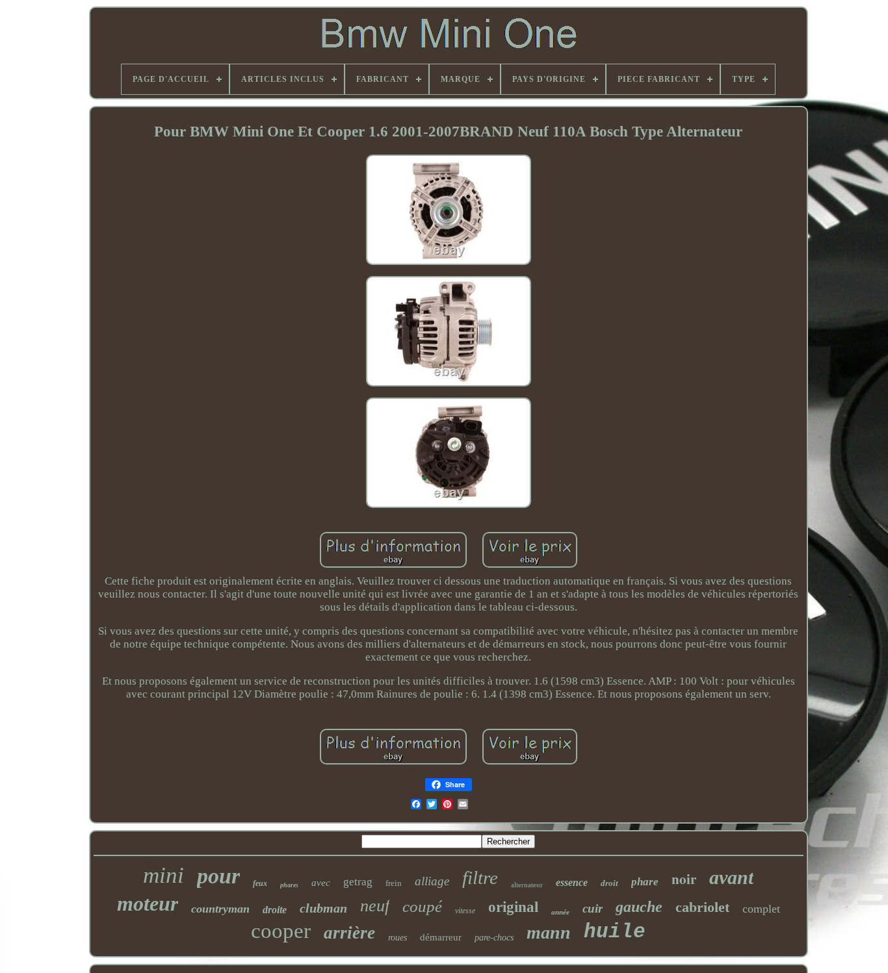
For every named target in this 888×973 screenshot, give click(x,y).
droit (609, 883)
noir (684, 879)
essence (572, 882)
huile (615, 931)
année (560, 912)
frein (393, 883)
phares (289, 885)
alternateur (527, 885)
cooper (281, 930)
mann (549, 932)
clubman (323, 908)
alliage (432, 881)
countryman (220, 908)
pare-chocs (494, 937)
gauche (639, 906)
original (513, 907)
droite (275, 909)
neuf (374, 905)
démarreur (441, 937)
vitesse (465, 910)
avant (731, 877)
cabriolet (702, 907)
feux (260, 883)
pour (218, 876)
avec (320, 883)
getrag (357, 882)
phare (645, 882)
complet (761, 908)
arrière (349, 932)
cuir (592, 908)
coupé (422, 906)
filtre (480, 877)
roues (397, 937)
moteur (147, 903)
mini (163, 875)
